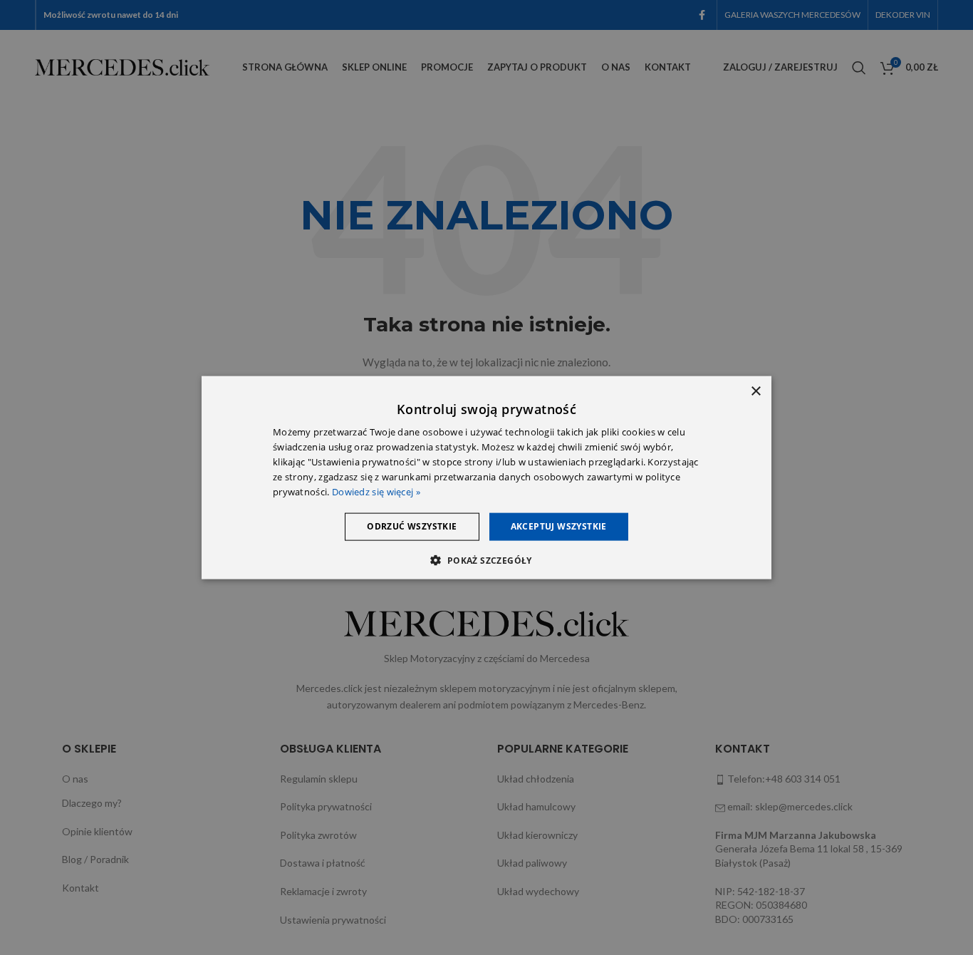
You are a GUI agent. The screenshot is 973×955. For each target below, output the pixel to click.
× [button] (755, 391)
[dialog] (486, 477)
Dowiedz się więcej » (376, 491)
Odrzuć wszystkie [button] (412, 526)
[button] (486, 559)
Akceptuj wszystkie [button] (559, 526)
